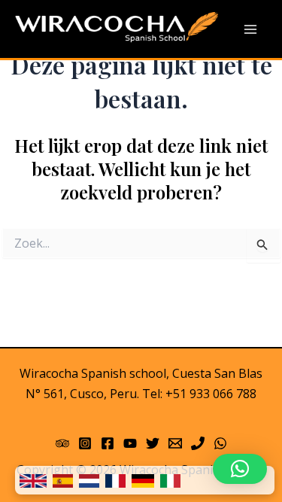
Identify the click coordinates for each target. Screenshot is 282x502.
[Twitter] (152, 443)
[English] (33, 480)
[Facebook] (107, 443)
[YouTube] (130, 443)
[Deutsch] (143, 480)
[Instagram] (85, 443)
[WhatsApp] (220, 443)
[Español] (63, 480)
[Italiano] (170, 480)
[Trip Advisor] (62, 443)
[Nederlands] (89, 480)
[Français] (115, 480)
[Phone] (198, 443)
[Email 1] (175, 443)
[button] (240, 469)
